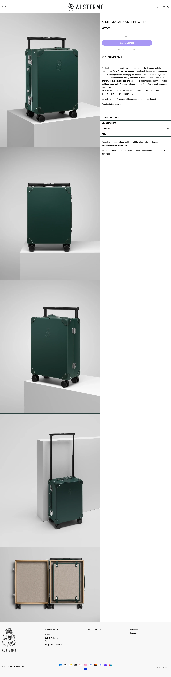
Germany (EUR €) (161, 667)
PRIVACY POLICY (94, 629)
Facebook (134, 629)
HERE (108, 154)
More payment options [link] (127, 49)
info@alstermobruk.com (54, 644)
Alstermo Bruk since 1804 (15, 667)
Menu (4, 6)
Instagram (134, 633)
